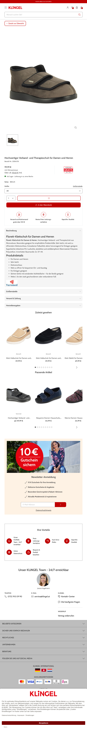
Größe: (7, 186)
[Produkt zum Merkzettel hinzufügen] (49, 198)
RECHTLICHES (8, 637)
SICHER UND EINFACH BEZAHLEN (16, 631)
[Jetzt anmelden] (60, 504)
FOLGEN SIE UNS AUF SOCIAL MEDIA (17, 658)
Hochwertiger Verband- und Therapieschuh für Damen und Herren (18, 418)
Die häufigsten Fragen (70, 602)
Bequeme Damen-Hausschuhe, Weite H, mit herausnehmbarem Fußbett (48, 418)
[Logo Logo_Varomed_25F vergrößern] (11, 283)
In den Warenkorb (45, 205)
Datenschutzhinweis (43, 510)
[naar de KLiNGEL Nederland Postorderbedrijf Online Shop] (49, 670)
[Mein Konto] (68, 7)
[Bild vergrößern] (75, 127)
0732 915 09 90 (15, 596)
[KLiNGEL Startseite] (15, 7)
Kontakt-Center (68, 596)
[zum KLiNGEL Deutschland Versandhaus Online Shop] (37, 670)
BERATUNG (6, 651)
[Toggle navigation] (6, 7)
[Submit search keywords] (79, 14)
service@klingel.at (42, 596)
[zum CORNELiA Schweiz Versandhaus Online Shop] (43, 670)
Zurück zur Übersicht (16, 23)
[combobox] (43, 14)
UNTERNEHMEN (8, 644)
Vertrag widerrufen (66, 616)
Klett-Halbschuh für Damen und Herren (18, 358)
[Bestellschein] (77, 7)
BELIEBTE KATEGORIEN (11, 624)
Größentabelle (77, 186)
